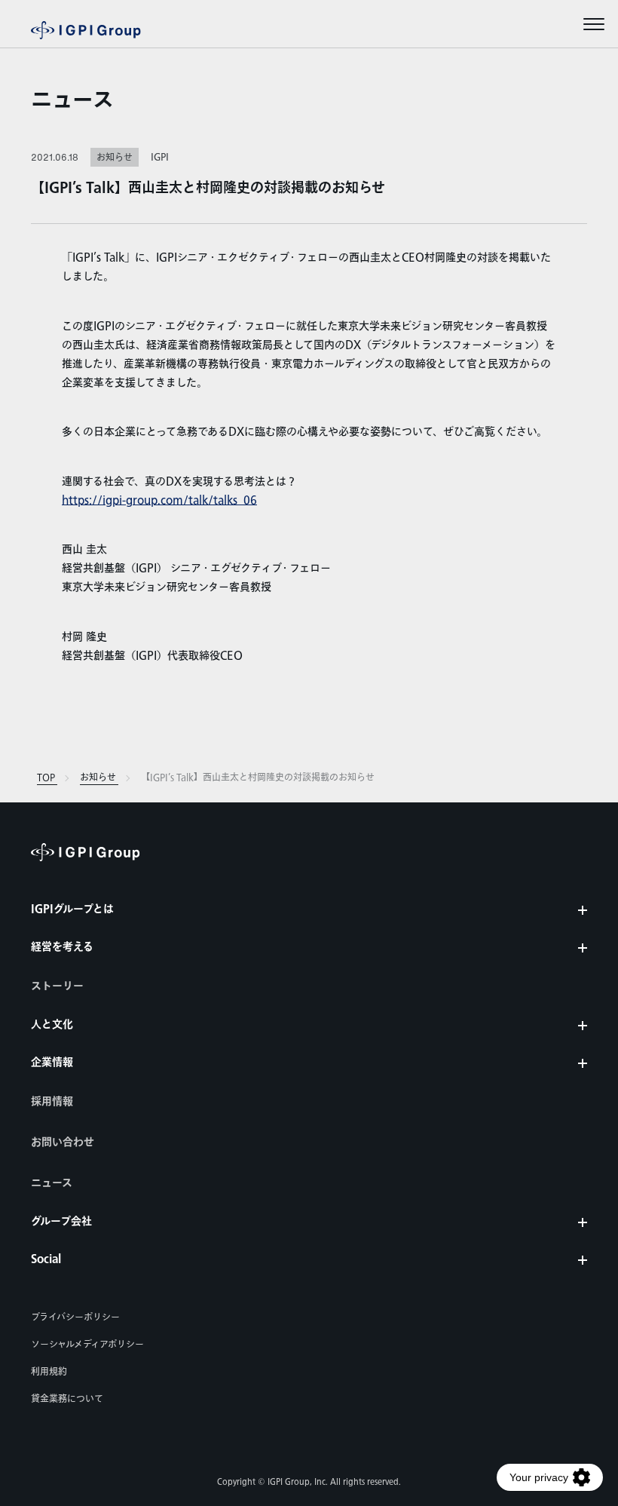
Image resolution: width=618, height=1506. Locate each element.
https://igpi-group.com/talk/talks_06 (159, 500)
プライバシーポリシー (75, 1317)
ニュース (72, 101)
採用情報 (52, 1101)
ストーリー (57, 986)
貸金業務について (67, 1399)
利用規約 (49, 1372)
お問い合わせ (62, 1142)
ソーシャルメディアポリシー (87, 1344)
